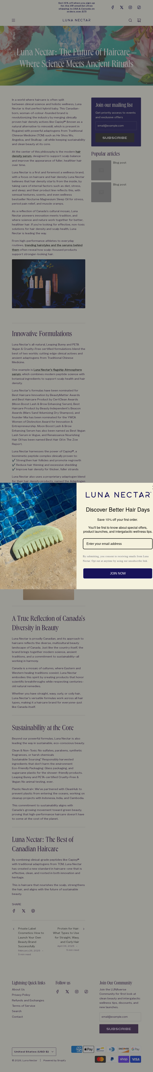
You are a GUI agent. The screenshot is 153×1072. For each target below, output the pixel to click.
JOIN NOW (118, 573)
